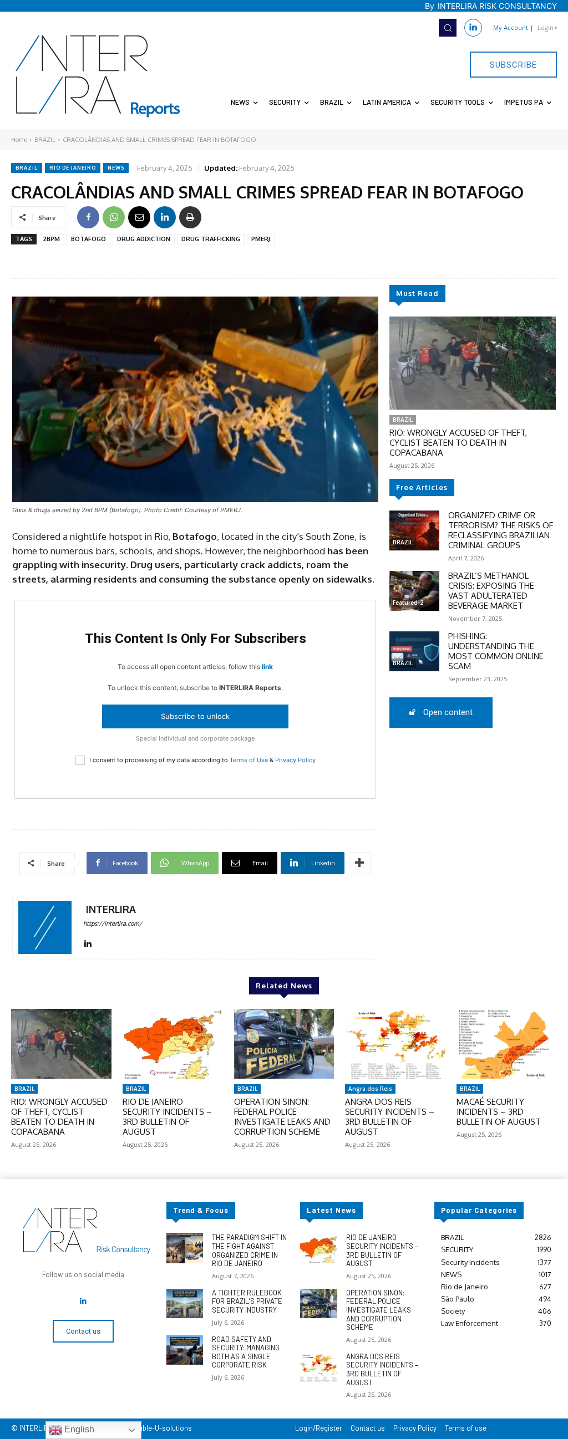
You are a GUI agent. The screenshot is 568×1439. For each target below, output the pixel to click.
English (78, 1429)
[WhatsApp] (114, 217)
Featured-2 (408, 602)
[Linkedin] (473, 28)
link (267, 666)
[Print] (190, 217)
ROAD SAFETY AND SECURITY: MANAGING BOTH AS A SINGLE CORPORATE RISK (246, 1352)
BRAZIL (44, 140)
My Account (510, 27)
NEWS (116, 168)
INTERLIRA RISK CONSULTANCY (497, 6)
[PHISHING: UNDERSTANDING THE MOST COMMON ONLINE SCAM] (414, 651)
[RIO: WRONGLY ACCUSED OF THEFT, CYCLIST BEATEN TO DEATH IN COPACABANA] (472, 363)
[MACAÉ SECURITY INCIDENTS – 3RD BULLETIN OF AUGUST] (507, 1044)
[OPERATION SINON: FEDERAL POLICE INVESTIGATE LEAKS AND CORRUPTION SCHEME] (284, 1044)
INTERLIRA (111, 909)
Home (19, 140)
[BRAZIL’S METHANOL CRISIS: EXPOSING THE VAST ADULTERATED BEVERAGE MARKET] (414, 591)
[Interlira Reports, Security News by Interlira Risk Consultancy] (98, 76)
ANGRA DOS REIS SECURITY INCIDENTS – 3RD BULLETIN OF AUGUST (389, 1116)
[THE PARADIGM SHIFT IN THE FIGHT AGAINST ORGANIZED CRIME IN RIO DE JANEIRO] (184, 1248)
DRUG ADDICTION (143, 239)
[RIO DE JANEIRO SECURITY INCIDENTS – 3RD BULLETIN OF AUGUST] (173, 1044)
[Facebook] (88, 217)
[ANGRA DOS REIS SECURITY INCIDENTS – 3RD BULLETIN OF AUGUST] (395, 1044)
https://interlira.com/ (112, 923)
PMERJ (260, 239)
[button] (448, 28)
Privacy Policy (295, 760)
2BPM (51, 239)
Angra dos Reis (370, 1089)
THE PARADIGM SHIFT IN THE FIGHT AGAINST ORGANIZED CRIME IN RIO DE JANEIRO (249, 1250)
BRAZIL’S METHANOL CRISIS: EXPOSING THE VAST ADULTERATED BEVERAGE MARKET (491, 590)
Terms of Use (249, 760)
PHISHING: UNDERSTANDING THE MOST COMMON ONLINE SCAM (496, 651)
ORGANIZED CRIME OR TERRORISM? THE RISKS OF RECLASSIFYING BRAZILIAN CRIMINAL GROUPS (500, 530)
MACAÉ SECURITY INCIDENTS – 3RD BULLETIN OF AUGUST (499, 1111)
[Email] (139, 217)
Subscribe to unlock (195, 716)
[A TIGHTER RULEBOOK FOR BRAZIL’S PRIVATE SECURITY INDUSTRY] (184, 1303)
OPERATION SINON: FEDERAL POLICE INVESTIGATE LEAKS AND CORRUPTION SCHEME (282, 1116)
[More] (359, 863)
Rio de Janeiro (72, 168)
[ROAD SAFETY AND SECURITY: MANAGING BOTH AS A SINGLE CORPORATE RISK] (184, 1350)
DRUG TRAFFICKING (210, 239)
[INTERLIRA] (45, 927)
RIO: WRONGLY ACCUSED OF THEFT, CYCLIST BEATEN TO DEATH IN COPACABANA (458, 442)
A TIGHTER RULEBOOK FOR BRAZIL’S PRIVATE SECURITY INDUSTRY (247, 1301)
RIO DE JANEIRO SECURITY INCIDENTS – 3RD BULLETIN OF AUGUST (167, 1116)
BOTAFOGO (88, 239)
